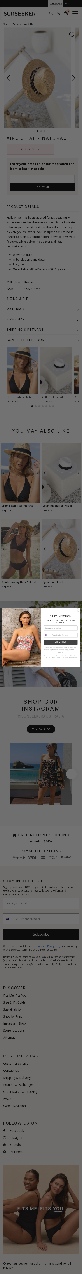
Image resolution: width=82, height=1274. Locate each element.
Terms (66, 655)
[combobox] (47, 635)
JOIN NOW (60, 642)
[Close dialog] (77, 610)
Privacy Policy (73, 655)
